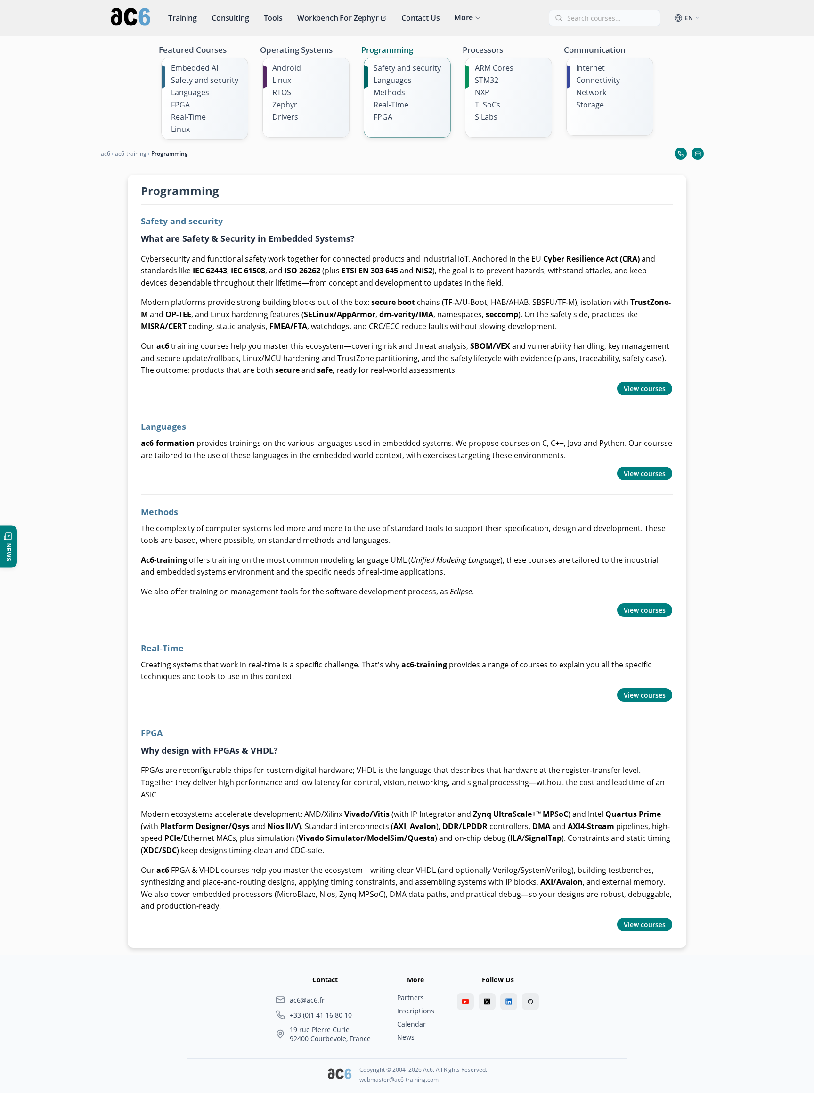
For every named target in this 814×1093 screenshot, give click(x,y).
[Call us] (681, 154)
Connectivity (598, 80)
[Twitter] (487, 1001)
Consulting (230, 18)
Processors (483, 49)
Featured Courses (193, 49)
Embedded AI (194, 68)
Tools (273, 18)
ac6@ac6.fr (307, 999)
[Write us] (698, 154)
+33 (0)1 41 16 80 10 (321, 1015)
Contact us (420, 18)
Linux (180, 129)
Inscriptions (415, 1010)
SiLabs (486, 117)
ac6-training (131, 153)
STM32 (486, 80)
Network (591, 92)
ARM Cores (494, 68)
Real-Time (188, 117)
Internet (590, 68)
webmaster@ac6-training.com (399, 1079)
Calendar (411, 1023)
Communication (595, 49)
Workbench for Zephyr (338, 18)
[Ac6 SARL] (339, 1075)
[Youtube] (465, 1001)
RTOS (281, 92)
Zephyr (284, 104)
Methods (389, 92)
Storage (590, 104)
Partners (410, 997)
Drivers (285, 117)
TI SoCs (487, 104)
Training (182, 18)
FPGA (180, 104)
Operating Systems (296, 49)
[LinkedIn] (508, 1001)
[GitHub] (530, 1001)
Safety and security (204, 80)
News (406, 1037)
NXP (482, 92)
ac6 (105, 153)
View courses (645, 388)
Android (286, 68)
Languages (190, 92)
